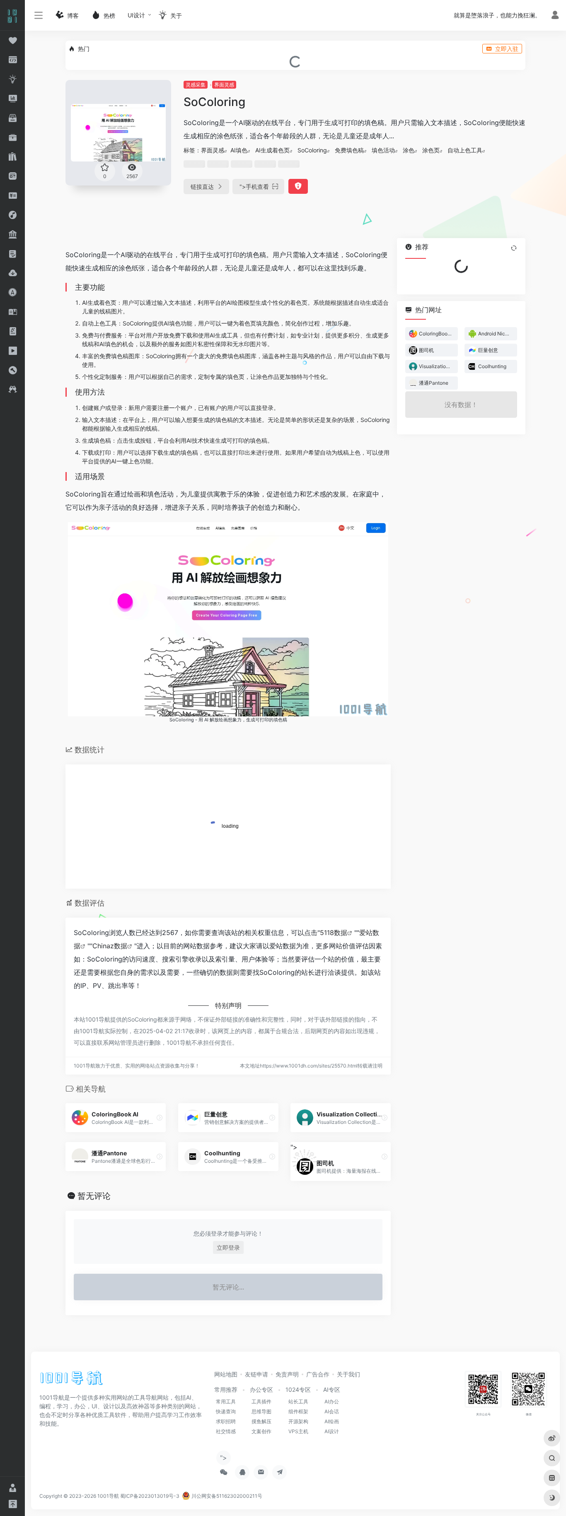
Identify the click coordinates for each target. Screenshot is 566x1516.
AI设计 (331, 1431)
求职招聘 (226, 1421)
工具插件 (261, 1401)
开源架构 (298, 1421)
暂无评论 (94, 1196)
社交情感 (226, 1431)
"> (254, 186)
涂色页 (431, 150)
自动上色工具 (464, 150)
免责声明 (287, 1374)
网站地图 (225, 1374)
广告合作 (317, 1374)
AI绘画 (331, 1421)
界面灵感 (224, 85)
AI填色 (238, 150)
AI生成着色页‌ (272, 150)
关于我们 (348, 1374)
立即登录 (228, 1247)
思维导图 (261, 1411)
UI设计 (136, 15)
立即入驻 (506, 48)
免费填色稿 (349, 150)
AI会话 (331, 1411)
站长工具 (298, 1401)
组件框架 (298, 1411)
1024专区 (298, 1389)
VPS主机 (298, 1431)
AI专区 (331, 1389)
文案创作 (261, 1431)
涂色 (408, 150)
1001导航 (108, 1496)
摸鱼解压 (261, 1421)
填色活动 (383, 150)
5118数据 (333, 932)
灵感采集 (196, 85)
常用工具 (226, 1401)
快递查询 (226, 1411)
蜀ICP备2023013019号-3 (149, 1496)
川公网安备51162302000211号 (226, 1496)
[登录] (555, 16)
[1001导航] (71, 1381)
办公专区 (261, 1389)
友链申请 (256, 1374)
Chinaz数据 (109, 946)
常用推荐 (225, 1389)
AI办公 (331, 1401)
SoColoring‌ (312, 150)
